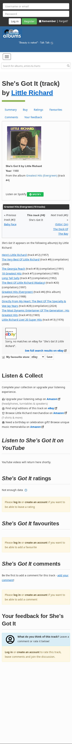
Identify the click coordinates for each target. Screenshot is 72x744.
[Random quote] (51, 42)
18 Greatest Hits (12, 273)
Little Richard (32, 92)
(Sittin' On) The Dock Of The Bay (60, 229)
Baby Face (10, 224)
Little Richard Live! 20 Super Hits (22, 319)
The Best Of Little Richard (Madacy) (23, 282)
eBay (51, 408)
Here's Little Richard (14, 255)
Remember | (50, 21)
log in (17, 502)
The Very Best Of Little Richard (21, 259)
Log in (9, 652)
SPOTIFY (36, 194)
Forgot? (63, 21)
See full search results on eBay (44, 350)
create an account (36, 502)
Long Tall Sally (10, 278)
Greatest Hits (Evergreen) (41, 175)
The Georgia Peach (13, 268)
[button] (7, 57)
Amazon (52, 399)
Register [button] (29, 21)
